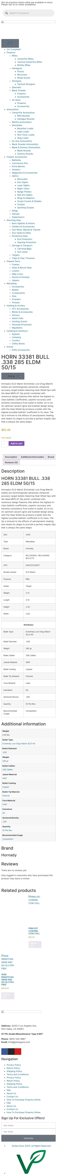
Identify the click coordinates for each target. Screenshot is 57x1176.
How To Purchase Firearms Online (23, 1099)
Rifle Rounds (23, 115)
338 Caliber (7, 769)
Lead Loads (23, 131)
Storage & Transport (22, 245)
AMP (4, 778)
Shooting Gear (14, 220)
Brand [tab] (51, 457)
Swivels (15, 213)
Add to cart (16, 443)
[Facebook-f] (4, 1051)
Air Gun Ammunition (22, 141)
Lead (4, 804)
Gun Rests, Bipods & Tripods (26, 229)
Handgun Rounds (25, 119)
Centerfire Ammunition (23, 112)
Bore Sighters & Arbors (23, 223)
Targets (15, 255)
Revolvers (22, 74)
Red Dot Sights (24, 195)
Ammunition (13, 109)
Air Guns (16, 100)
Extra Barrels (18, 166)
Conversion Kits (20, 163)
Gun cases (22, 251)
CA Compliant (14, 49)
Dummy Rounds (25, 153)
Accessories (23, 96)
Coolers (16, 340)
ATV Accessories (20, 308)
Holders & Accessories (23, 226)
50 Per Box (7, 830)
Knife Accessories (21, 350)
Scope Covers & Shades (29, 201)
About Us (11, 1093)
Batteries (16, 160)
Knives (10, 346)
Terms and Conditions (18, 1074)
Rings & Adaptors (26, 198)
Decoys (15, 315)
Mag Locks (17, 274)
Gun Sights (22, 182)
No (3, 813)
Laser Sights (23, 185)
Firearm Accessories (17, 157)
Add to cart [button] (33, 944)
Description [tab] (11, 457)
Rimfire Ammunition (22, 122)
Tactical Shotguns (26, 84)
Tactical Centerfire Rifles (29, 62)
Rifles (14, 55)
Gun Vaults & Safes (21, 232)
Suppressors (18, 217)
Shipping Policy (14, 1071)
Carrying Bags (24, 248)
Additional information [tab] (32, 457)
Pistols (20, 71)
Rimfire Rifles (23, 65)
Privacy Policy (14, 1065)
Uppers (15, 280)
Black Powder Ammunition (25, 144)
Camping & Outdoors (17, 331)
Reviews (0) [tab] (11, 462)
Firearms (11, 52)
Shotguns (16, 81)
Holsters (16, 169)
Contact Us (12, 1096)
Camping (16, 337)
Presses (16, 302)
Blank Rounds (24, 150)
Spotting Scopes (25, 207)
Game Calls (17, 318)
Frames (15, 264)
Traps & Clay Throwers (23, 258)
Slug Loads (22, 138)
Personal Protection (22, 324)
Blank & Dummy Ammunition (26, 147)
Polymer (6, 796)
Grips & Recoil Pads (22, 267)
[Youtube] (18, 1051)
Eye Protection (24, 239)
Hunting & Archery (16, 305)
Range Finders (24, 191)
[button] (12, 376)
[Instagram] (11, 1051)
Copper (5, 787)
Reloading (12, 283)
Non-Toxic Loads (25, 134)
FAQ (9, 1090)
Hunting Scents (19, 321)
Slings (15, 210)
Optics (15, 176)
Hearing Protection (26, 242)
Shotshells (17, 125)
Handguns (17, 68)
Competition (7, 839)
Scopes (21, 204)
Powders (16, 299)
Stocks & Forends (20, 277)
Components (18, 293)
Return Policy (13, 1068)
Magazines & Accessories (24, 172)
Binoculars (22, 179)
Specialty (16, 87)
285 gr (5, 761)
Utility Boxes (18, 343)
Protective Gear (20, 236)
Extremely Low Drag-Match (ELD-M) (18, 743)
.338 (4, 752)
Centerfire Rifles (25, 58)
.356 (4, 821)
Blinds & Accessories (22, 312)
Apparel (16, 334)
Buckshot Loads (25, 128)
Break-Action (23, 77)
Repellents (17, 327)
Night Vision (23, 188)
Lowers (15, 270)
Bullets (15, 289)
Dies (14, 296)
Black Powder (19, 90)
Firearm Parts (13, 261)
